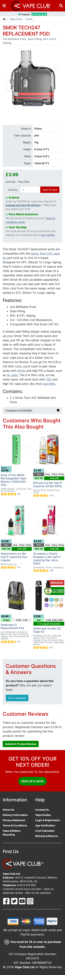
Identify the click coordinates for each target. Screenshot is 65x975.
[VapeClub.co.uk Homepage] (4, 19)
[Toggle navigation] (4, 5)
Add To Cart (50, 189)
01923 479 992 (26, 885)
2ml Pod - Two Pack (17, 181)
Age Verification (45, 825)
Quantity (13, 189)
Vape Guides (43, 814)
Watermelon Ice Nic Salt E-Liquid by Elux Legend (14, 557)
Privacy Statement (14, 820)
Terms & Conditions (15, 825)
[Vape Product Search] (61, 5)
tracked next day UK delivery (23, 205)
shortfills (49, 384)
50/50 (21, 370)
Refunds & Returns (46, 835)
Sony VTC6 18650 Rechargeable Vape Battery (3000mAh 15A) (13, 480)
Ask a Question (17, 697)
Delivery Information (15, 814)
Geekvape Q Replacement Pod (12, 626)
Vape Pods (15, 19)
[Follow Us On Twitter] (15, 900)
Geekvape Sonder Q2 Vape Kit (47, 630)
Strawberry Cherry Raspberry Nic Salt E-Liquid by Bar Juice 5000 (47, 558)
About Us (8, 809)
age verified (48, 234)
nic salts (12, 375)
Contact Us (42, 809)
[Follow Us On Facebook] (7, 900)
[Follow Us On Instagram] (30, 900)
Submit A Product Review (20, 743)
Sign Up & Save (32, 781)
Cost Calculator (45, 830)
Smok (29, 19)
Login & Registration (47, 820)
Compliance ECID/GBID (18, 410)
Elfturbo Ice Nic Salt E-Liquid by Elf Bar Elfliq (48, 484)
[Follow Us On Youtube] (23, 900)
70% (49, 379)
